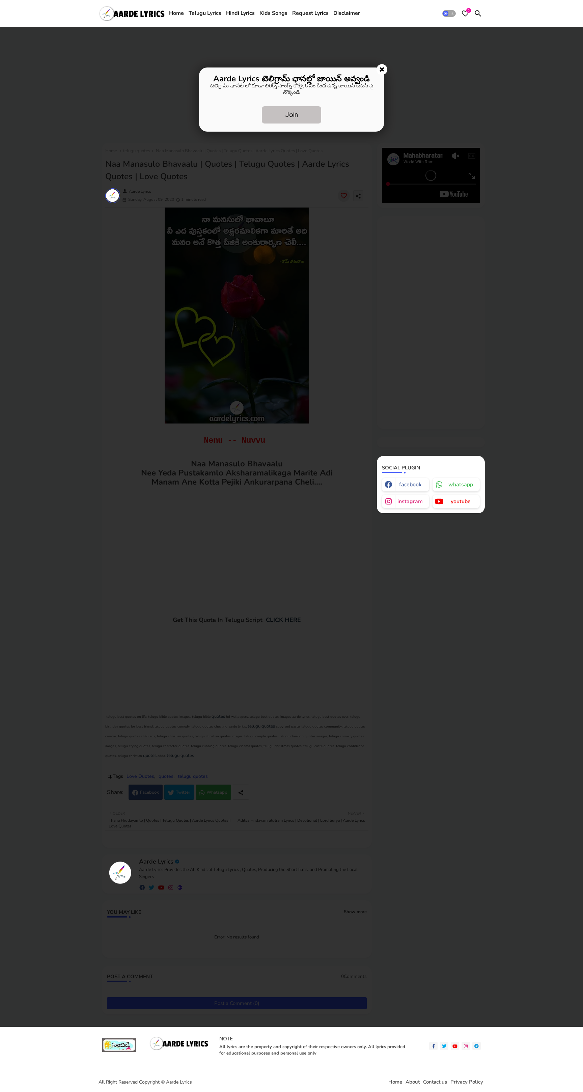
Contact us (435, 1082)
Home (176, 13)
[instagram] (466, 1046)
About (413, 1082)
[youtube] (455, 1046)
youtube (461, 501)
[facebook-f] (433, 1046)
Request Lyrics (310, 13)
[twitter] (444, 1046)
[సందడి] (119, 1050)
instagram (410, 501)
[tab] (176, 13)
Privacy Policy (466, 1082)
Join (291, 115)
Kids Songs (273, 13)
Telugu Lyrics (205, 13)
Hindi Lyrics (240, 13)
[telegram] (476, 1046)
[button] (449, 13)
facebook (410, 484)
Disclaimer (346, 13)
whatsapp (460, 484)
